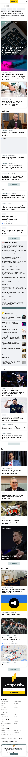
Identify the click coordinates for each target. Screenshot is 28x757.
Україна (21, 13)
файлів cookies (18, 749)
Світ (9, 11)
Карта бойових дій (8, 665)
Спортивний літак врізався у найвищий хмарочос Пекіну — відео (13, 232)
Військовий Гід (6, 612)
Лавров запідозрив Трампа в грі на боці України (13, 158)
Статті (15, 714)
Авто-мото (5, 99)
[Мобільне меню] (26, 1)
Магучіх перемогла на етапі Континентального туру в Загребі (12, 437)
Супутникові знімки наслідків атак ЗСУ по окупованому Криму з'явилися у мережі (14, 207)
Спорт (18, 9)
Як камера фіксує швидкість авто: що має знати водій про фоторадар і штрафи (14, 298)
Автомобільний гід (5, 730)
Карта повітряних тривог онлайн (11, 615)
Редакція (10, 738)
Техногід (3, 732)
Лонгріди (4, 712)
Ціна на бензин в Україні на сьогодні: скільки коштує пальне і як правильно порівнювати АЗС (12, 103)
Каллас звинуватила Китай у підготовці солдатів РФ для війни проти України (12, 167)
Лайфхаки (5, 72)
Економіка (9, 9)
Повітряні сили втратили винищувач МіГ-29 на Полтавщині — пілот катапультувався (11, 219)
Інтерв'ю (3, 714)
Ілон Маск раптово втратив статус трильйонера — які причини (12, 556)
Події (14, 9)
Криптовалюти (15, 15)
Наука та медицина (16, 11)
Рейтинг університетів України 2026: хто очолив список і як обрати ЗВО (13, 591)
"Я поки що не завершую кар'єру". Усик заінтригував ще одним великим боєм (13, 418)
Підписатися (14, 692)
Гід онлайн (5, 728)
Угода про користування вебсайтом (9, 741)
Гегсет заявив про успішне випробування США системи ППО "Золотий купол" (12, 471)
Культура (10, 13)
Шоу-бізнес (4, 11)
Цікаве (23, 9)
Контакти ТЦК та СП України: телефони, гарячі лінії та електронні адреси (12, 639)
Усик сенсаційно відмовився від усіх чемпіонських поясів (13, 427)
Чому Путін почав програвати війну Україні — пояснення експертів (13, 134)
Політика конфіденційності (7, 742)
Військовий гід (17, 730)
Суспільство (5, 719)
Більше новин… (14, 308)
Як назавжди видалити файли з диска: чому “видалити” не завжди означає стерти (13, 49)
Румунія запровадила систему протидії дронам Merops (12, 522)
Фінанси (15, 13)
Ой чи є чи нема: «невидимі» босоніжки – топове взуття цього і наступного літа (14, 262)
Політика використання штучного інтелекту (10, 744)
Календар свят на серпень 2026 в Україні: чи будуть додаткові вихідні (13, 197)
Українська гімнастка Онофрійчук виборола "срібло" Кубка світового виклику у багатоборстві (13, 393)
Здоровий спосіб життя (7, 734)
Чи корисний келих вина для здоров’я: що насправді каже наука (13, 293)
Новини (4, 699)
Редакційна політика (17, 738)
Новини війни (17, 701)
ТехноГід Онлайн (6, 22)
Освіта (4, 587)
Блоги (15, 716)
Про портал (3, 738)
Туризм (22, 15)
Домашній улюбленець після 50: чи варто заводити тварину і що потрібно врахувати (12, 303)
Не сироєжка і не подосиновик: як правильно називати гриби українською (13, 283)
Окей (14, 754)
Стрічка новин (4, 701)
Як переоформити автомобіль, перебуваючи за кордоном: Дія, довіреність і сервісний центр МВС (13, 268)
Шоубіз (15, 723)
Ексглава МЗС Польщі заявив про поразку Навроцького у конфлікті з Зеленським (12, 177)
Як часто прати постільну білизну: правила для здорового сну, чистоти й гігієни (14, 288)
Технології (3, 13)
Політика (3, 9)
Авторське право (5, 739)
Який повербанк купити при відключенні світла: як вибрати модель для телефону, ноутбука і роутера (14, 77)
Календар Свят (6, 193)
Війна (2, 17)
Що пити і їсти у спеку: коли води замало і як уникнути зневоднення (13, 278)
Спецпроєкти (4, 716)
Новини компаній (5, 15)
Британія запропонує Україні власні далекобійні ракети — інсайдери (12, 496)
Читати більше (14, 184)
